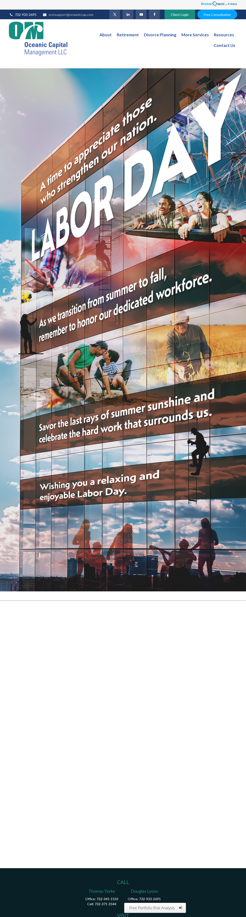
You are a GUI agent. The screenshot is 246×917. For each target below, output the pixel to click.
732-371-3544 (105, 904)
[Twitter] (114, 14)
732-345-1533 (107, 899)
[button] (106, 35)
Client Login (180, 15)
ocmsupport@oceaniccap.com (71, 15)
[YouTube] (141, 14)
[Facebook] (154, 14)
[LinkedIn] (128, 14)
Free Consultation (217, 15)
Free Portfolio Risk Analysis (152, 908)
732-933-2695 (26, 15)
